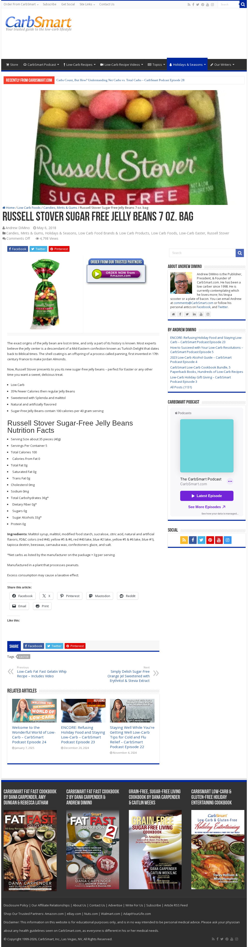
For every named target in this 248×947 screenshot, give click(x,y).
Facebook (203, 307)
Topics (157, 64)
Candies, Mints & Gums (60, 207)
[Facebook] (193, 4)
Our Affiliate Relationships (50, 905)
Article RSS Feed (176, 905)
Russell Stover (218, 233)
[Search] (243, 4)
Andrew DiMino (18, 227)
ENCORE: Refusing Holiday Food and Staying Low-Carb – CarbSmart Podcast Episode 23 (83, 734)
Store (14, 64)
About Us (79, 905)
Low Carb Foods (29, 207)
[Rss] (189, 4)
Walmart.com (110, 913)
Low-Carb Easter (192, 233)
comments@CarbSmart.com (193, 303)
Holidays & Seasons (188, 64)
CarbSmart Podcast (42, 64)
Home (10, 207)
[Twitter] (198, 4)
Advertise (115, 905)
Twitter (223, 307)
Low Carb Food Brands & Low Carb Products (113, 233)
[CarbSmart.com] (39, 23)
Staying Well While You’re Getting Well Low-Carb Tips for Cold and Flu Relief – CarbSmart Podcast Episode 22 (132, 737)
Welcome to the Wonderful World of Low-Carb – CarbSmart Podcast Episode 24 (34, 734)
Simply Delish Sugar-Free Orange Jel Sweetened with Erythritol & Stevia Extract (129, 674)
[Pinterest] (203, 4)
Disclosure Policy (16, 905)
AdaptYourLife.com (137, 913)
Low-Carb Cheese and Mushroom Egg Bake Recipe (90, 80)
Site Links (86, 4)
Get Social (68, 4)
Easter (24, 656)
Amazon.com (54, 913)
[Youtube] (207, 4)
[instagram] (212, 4)
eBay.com (74, 913)
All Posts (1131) (181, 387)
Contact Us (106, 4)
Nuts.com (91, 913)
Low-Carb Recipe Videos (122, 64)
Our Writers (222, 64)
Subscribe (49, 4)
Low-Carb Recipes (79, 64)
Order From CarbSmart (20, 4)
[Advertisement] (155, 43)
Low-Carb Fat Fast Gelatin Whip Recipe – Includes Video (42, 671)
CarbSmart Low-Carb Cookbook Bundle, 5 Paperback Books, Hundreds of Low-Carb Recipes (206, 369)
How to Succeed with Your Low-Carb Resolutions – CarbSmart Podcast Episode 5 (206, 349)
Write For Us (134, 905)
